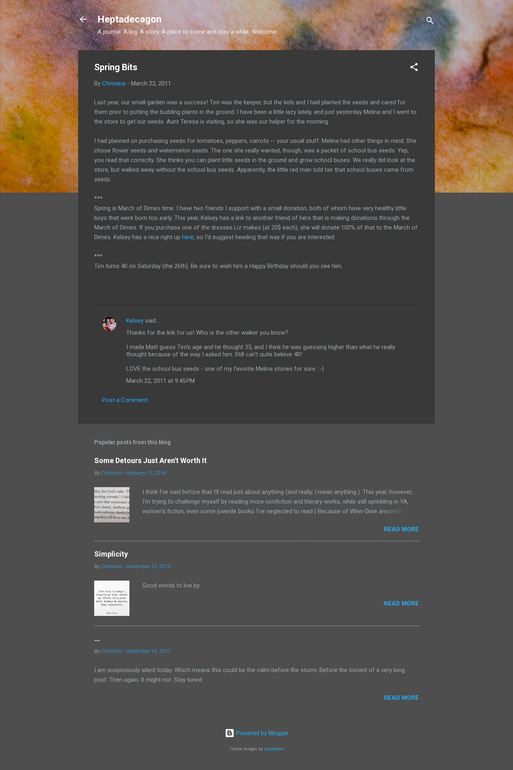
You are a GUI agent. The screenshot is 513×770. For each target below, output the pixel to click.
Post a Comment (124, 400)
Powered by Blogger (261, 733)
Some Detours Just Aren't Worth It (150, 460)
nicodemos (274, 749)
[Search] (430, 22)
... (97, 638)
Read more (401, 529)
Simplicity (111, 554)
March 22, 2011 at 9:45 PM (160, 380)
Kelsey (134, 320)
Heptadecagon (129, 19)
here (188, 237)
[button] (414, 68)
